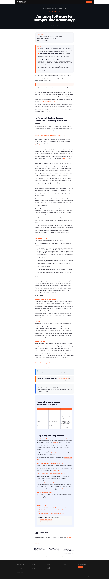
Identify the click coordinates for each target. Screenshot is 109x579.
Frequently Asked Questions (42, 40)
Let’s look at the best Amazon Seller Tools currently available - (50, 36)
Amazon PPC (56, 442)
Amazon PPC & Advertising (20, 564)
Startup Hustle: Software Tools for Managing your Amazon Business (54, 508)
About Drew (48, 564)
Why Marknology (34, 564)
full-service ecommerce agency (48, 101)
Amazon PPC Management (46, 520)
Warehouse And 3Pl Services (44, 365)
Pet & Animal (64, 564)
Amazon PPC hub (56, 470)
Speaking (48, 567)
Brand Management (19, 567)
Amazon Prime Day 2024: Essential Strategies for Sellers (51, 513)
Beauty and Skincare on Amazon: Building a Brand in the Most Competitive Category (55, 510)
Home (43, 8)
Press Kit (48, 568)
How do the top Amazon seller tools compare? (46, 38)
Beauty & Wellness (65, 567)
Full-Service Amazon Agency (44, 367)
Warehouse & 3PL (19, 571)
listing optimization (64, 488)
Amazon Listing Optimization (46, 522)
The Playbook (47, 8)
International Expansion (20, 572)
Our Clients (33, 568)
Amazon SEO (66, 158)
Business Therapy (55, 453)
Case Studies (33, 567)
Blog (32, 571)
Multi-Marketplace (19, 568)
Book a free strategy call (45, 84)
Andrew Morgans (50, 24)
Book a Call (80, 566)
